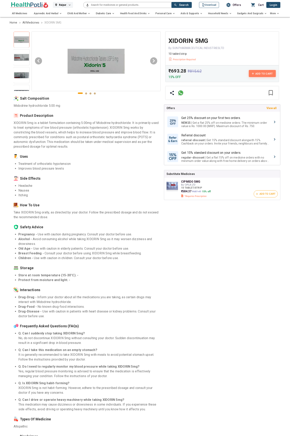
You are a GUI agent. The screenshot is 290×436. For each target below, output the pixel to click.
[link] (29, 4)
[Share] (172, 92)
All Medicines (30, 22)
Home (13, 22)
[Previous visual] (38, 60)
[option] (222, 122)
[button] (87, 6)
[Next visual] (153, 60)
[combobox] (131, 5)
